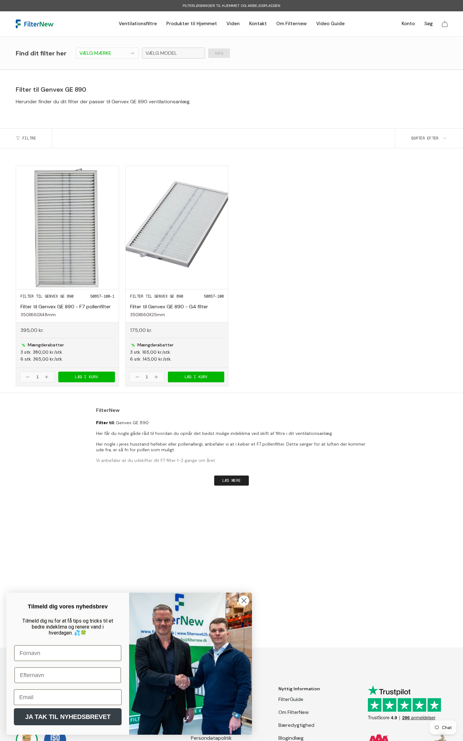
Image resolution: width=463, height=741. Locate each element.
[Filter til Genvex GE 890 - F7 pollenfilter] (67, 227)
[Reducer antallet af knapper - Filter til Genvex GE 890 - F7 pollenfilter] (27, 377)
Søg (219, 53)
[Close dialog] (243, 600)
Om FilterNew (293, 712)
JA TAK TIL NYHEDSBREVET (68, 716)
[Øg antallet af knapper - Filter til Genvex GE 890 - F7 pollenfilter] (47, 377)
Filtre (29, 138)
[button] (138, 24)
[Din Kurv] (444, 24)
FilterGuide (290, 699)
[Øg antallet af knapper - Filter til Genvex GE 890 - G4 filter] (157, 377)
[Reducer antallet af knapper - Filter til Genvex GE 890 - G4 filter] (136, 377)
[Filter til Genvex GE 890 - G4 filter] (177, 227)
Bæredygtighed (296, 725)
